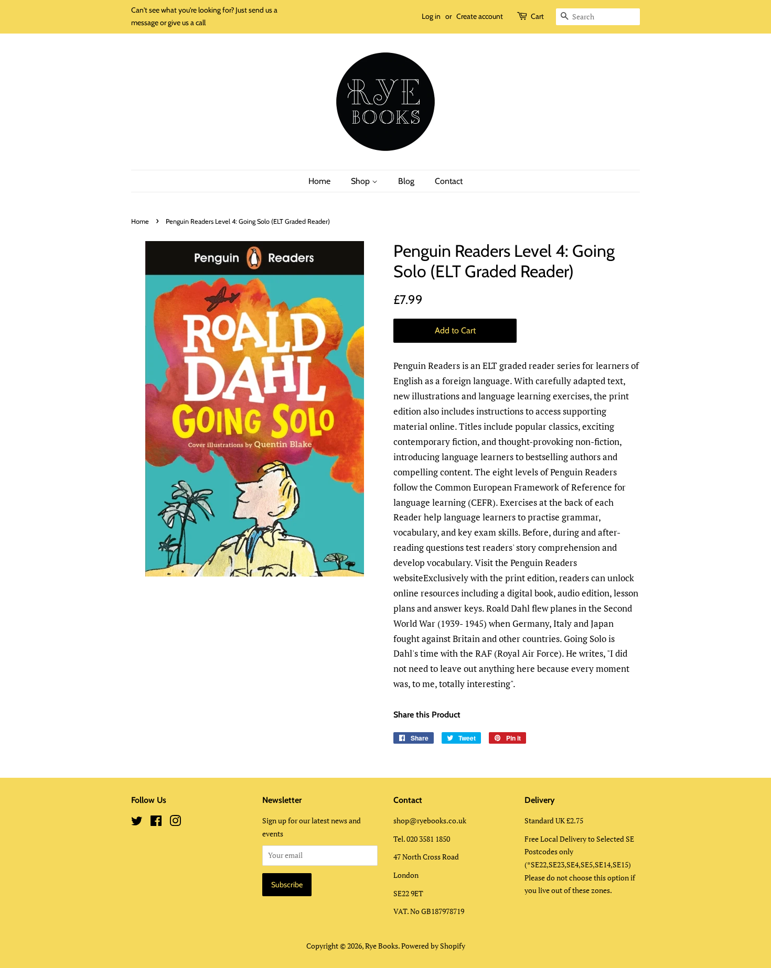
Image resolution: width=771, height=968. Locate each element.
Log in (431, 16)
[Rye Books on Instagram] (175, 823)
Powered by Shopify (433, 946)
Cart (537, 16)
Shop (361, 181)
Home (319, 181)
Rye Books (381, 946)
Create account (479, 16)
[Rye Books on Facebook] (156, 823)
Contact (449, 181)
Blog (406, 181)
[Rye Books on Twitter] (137, 823)
